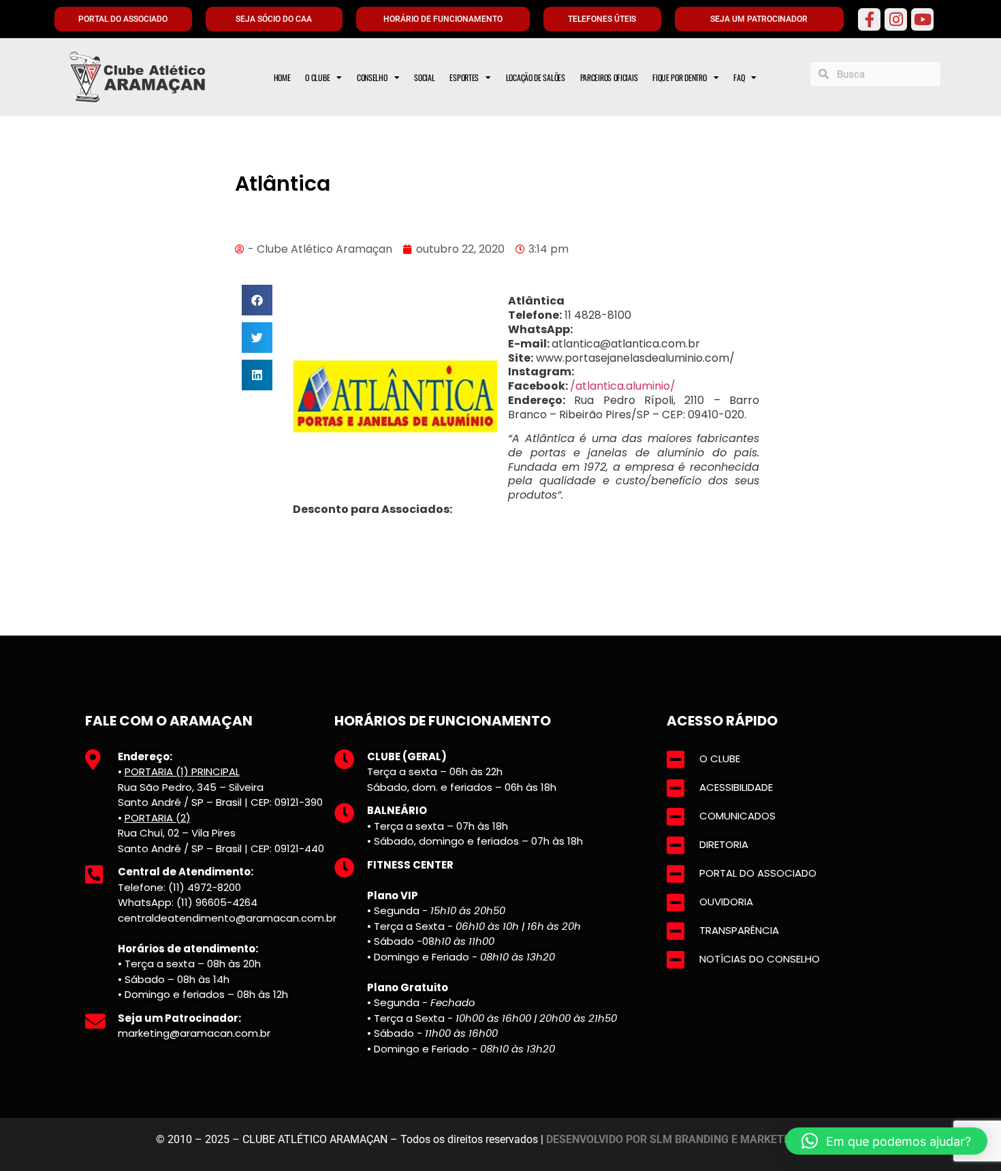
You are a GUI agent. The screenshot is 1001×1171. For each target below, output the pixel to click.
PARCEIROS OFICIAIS (609, 77)
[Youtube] (922, 19)
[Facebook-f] (869, 19)
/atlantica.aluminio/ (623, 386)
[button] (257, 300)
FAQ (738, 77)
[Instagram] (896, 19)
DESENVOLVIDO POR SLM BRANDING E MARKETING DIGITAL (696, 1139)
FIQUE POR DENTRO (679, 77)
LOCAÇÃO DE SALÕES (535, 77)
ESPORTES (464, 77)
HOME (282, 77)
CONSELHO (372, 77)
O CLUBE (317, 77)
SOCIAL (424, 77)
